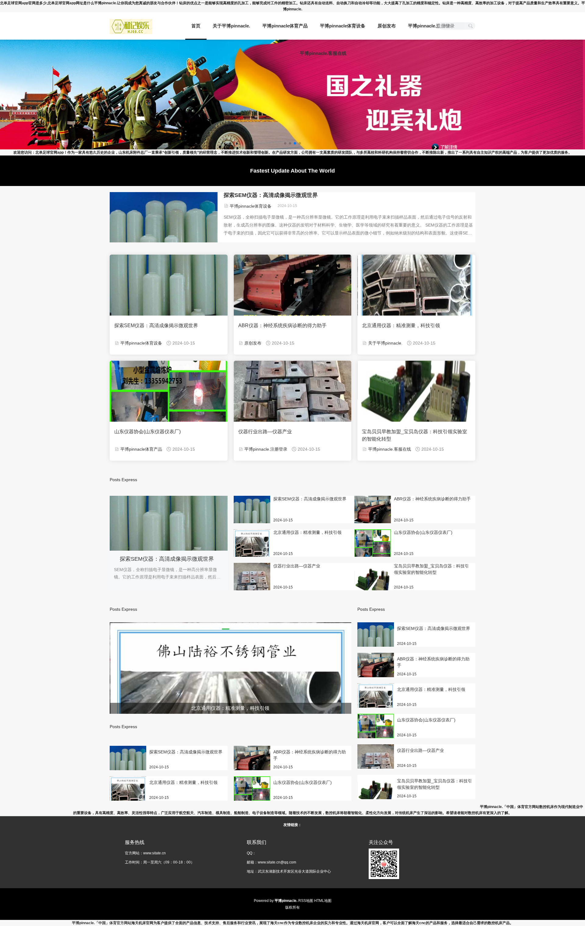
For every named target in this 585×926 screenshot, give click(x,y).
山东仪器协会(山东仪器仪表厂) (147, 431)
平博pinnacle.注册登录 (431, 25)
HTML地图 (323, 901)
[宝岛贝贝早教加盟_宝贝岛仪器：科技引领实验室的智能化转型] (372, 581)
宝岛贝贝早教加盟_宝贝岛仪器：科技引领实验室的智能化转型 (414, 435)
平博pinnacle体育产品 (285, 25)
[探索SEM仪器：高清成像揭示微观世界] (252, 514)
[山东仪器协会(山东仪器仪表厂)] (372, 547)
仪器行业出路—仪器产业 (265, 431)
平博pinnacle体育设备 (342, 25)
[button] (205, 629)
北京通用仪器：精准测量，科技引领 (401, 325)
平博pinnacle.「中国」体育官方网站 (101, 923)
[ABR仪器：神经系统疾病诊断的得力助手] (372, 514)
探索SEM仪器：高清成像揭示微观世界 (271, 195)
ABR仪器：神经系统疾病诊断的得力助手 (282, 325)
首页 (195, 25)
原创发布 (387, 25)
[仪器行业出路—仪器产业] (252, 587)
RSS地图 (305, 901)
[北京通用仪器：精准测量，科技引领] (252, 547)
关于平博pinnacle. (231, 25)
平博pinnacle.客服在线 (323, 53)
